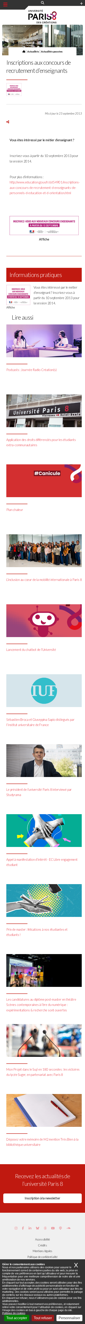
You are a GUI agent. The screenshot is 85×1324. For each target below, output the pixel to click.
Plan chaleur (14, 510)
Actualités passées (52, 51)
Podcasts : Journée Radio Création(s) (31, 370)
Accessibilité (42, 1239)
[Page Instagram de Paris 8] (16, 1228)
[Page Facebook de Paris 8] (23, 1228)
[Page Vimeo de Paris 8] (30, 1228)
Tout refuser (43, 1318)
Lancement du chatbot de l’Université (31, 650)
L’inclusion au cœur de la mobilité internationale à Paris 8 (44, 580)
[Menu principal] (5, 4)
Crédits (42, 1245)
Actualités (33, 51)
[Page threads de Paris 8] (45, 1228)
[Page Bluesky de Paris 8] (37, 1228)
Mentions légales (42, 1251)
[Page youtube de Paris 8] (52, 1228)
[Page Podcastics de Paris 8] (60, 1228)
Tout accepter (16, 1318)
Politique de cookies (13, 1313)
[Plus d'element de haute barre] (81, 3)
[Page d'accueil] (23, 51)
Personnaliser (69, 1318)
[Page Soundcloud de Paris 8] (68, 1228)
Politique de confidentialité (42, 1257)
